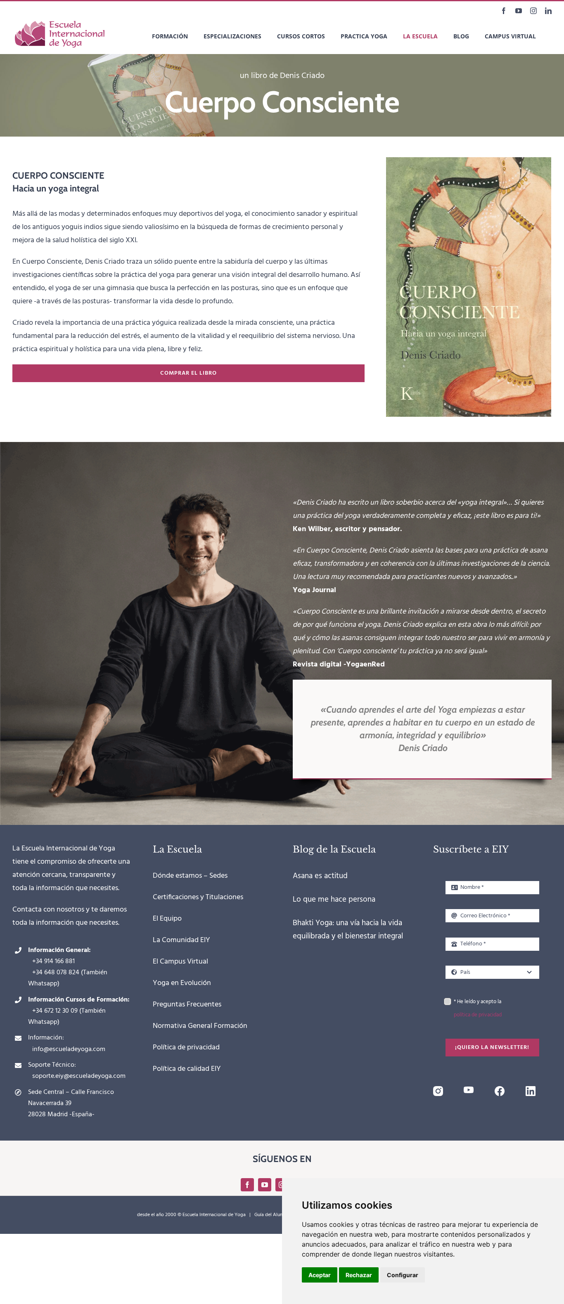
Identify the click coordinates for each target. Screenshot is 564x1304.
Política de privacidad (186, 1048)
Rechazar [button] (359, 1274)
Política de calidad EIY (187, 1069)
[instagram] (438, 1090)
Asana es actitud (320, 876)
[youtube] (469, 1090)
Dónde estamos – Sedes (190, 876)
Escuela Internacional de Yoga (214, 1215)
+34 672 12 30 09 (55, 1011)
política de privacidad (478, 1015)
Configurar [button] (402, 1274)
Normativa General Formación (200, 1026)
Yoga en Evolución (182, 983)
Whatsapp (42, 983)
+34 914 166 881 (53, 961)
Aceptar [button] (319, 1274)
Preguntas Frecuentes (187, 1005)
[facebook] (500, 1090)
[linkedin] (531, 1090)
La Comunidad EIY (181, 940)
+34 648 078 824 (55, 972)
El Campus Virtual (180, 962)
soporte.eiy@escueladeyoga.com (79, 1076)
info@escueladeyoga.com (68, 1049)
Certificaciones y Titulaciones (198, 897)
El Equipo (167, 919)
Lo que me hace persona (334, 899)
